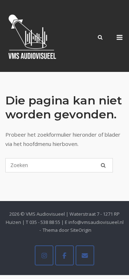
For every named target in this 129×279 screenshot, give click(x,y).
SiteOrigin (80, 230)
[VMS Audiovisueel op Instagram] (44, 255)
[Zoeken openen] (100, 38)
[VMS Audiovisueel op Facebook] (64, 255)
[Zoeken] (103, 165)
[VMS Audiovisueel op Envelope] (85, 255)
